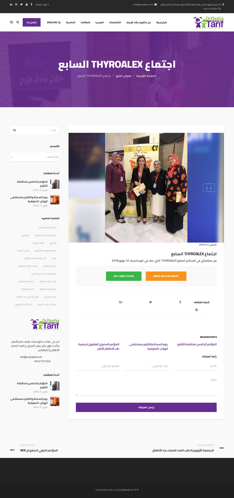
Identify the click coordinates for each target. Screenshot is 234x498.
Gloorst (126, 489)
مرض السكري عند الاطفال (27, 297)
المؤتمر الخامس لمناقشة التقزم (197, 344)
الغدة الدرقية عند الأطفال (45, 250)
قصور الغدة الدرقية (48, 289)
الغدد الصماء (23, 250)
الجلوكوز (25, 235)
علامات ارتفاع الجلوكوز (28, 266)
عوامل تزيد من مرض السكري (43, 274)
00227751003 (210, 9)
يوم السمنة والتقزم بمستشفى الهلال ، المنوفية (148, 346)
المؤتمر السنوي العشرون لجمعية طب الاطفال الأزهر (98, 346)
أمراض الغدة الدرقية (47, 227)
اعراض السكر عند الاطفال (45, 235)
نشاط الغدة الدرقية (23, 304)
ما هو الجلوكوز (27, 289)
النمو (54, 258)
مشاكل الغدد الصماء (46, 304)
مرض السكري (50, 297)
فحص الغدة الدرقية (47, 281)
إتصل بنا (32, 22)
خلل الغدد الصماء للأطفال (35, 258)
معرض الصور (123, 75)
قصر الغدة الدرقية (26, 281)
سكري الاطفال (49, 266)
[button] (211, 188)
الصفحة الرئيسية (146, 75)
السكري (53, 243)
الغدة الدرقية (38, 243)
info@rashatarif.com (143, 4)
